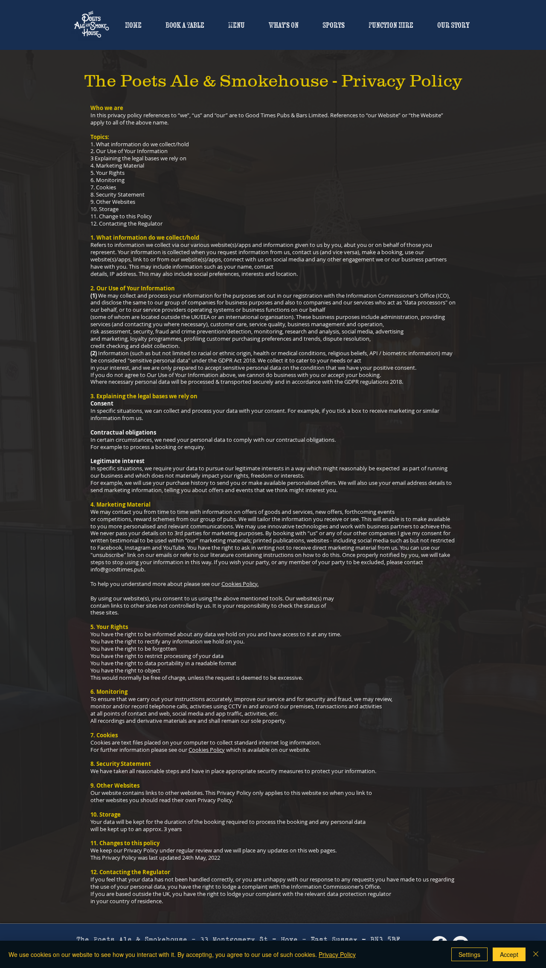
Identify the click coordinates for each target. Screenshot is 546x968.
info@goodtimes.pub (117, 569)
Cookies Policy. (239, 584)
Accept (509, 954)
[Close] (536, 954)
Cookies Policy (207, 750)
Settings (469, 954)
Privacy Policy (337, 954)
